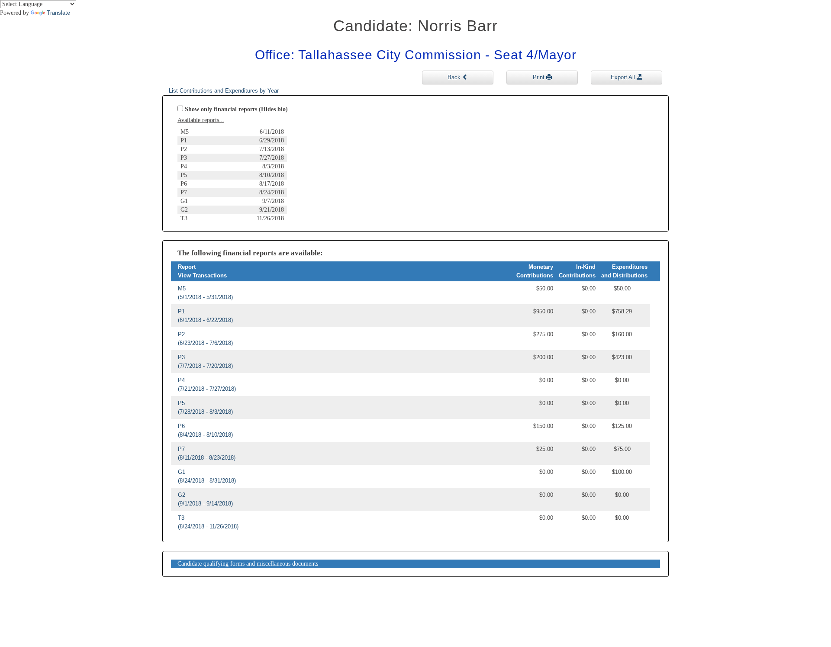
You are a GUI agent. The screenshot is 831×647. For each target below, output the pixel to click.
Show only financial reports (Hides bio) (236, 109)
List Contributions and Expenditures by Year (224, 90)
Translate (58, 13)
